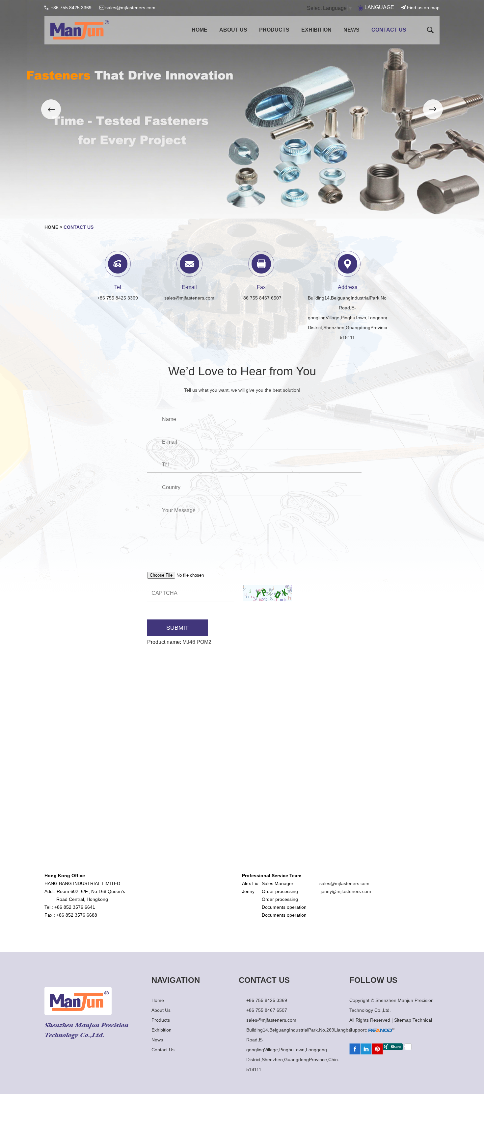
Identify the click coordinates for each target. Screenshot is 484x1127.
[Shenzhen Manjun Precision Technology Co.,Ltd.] (79, 28)
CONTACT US (264, 980)
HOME (199, 30)
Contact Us (388, 30)
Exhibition (316, 30)
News (351, 30)
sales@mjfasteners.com (130, 7)
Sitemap (403, 1020)
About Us (233, 30)
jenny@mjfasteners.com (346, 891)
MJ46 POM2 (196, 642)
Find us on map (423, 7)
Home (51, 227)
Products (274, 30)
